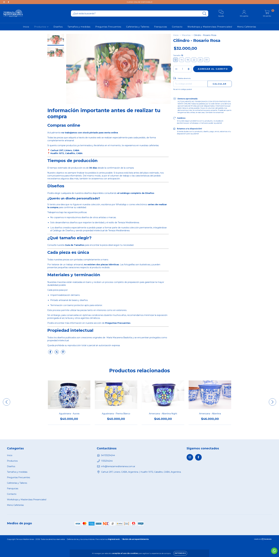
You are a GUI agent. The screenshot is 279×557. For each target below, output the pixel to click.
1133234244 (107, 461)
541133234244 (108, 455)
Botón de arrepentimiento (135, 539)
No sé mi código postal (182, 89)
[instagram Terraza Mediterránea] (4, 2)
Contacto (177, 26)
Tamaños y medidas (79, 26)
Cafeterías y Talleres (137, 26)
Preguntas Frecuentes (108, 26)
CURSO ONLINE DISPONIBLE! (139, 2)
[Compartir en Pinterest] (63, 353)
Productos (40, 26)
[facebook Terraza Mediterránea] (8, 2)
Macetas (186, 35)
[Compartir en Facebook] (50, 353)
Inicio (26, 26)
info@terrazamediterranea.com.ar (118, 466)
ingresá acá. (114, 539)
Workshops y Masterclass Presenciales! (209, 26)
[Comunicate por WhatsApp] (274, 551)
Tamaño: (178, 55)
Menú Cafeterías (246, 26)
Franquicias (160, 26)
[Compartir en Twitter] (56, 353)
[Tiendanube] (263, 539)
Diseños (58, 26)
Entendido (180, 553)
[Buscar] (204, 13)
